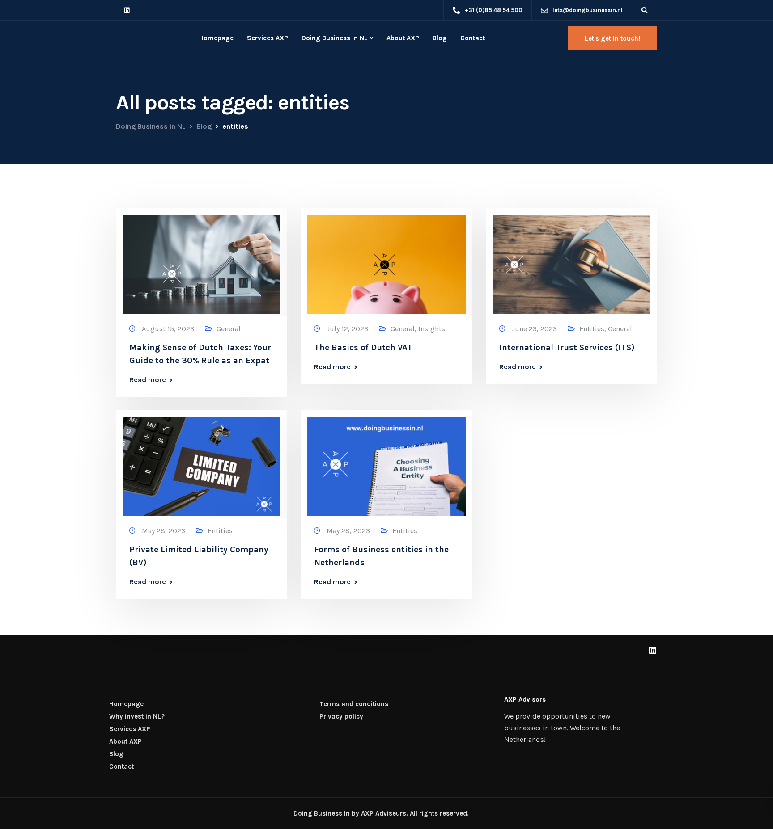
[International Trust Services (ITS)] (571, 260)
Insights (431, 328)
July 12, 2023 (348, 328)
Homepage (216, 38)
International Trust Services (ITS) (567, 348)
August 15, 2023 (169, 328)
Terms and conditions (353, 704)
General (229, 328)
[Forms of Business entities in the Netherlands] (386, 462)
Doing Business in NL (335, 38)
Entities (591, 328)
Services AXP (267, 38)
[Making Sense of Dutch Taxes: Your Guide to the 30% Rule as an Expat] (201, 260)
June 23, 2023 (535, 328)
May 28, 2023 (164, 530)
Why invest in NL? (137, 716)
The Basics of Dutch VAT (363, 348)
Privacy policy (341, 716)
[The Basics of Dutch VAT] (386, 260)
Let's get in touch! (613, 38)
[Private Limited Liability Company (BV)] (201, 462)
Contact (472, 38)
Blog (440, 38)
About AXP (402, 38)
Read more (147, 379)
